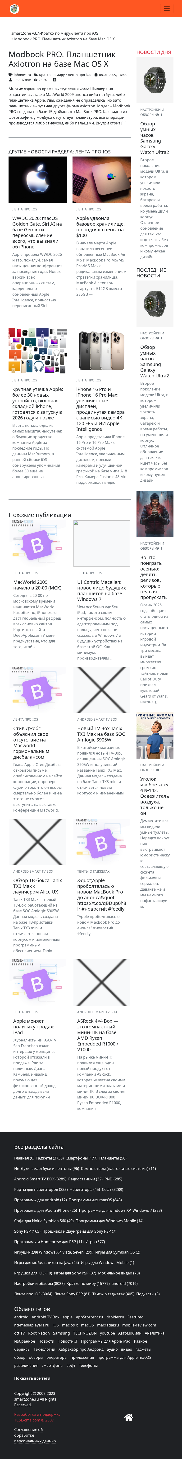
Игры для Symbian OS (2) (117, 1252)
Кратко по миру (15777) (88, 1283)
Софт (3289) (112, 1189)
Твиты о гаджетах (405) (113, 1294)
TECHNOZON (85, 1333)
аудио (112, 1349)
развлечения (26, 1365)
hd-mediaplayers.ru (31, 1325)
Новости (46, 1341)
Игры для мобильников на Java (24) (46, 1262)
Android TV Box (45, 1317)
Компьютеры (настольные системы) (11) (118, 1168)
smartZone (22, 79)
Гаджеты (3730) (50, 1158)
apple (68, 1317)
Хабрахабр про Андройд (81, 1349)
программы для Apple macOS (124, 1357)
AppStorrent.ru (89, 1317)
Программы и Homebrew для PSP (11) (49, 1241)
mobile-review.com (139, 1325)
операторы (56, 1357)
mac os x (70, 1325)
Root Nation (39, 1333)
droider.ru (115, 1317)
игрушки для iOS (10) (33, 1273)
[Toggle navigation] (166, 8)
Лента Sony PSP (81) (72, 1294)
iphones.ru (22, 74)
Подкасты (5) (148, 1294)
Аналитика (154, 1333)
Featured (135, 1317)
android (21, 1317)
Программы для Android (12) (40, 1199)
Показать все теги (32, 1378)
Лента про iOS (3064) (33, 1294)
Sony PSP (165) (27, 1231)
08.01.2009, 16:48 (113, 74)
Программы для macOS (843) (95, 1199)
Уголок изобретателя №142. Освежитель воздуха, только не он (155, 796)
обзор (20, 1357)
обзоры (36, 1357)
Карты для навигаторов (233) (41, 1189)
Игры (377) (95, 1241)
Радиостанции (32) (85, 1179)
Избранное (24, 1341)
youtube (107, 1333)
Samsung (61, 1333)
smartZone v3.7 (25, 33)
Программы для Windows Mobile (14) (110, 1220)
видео (126, 1349)
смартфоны (52, 1365)
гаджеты (143, 1349)
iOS (56, 1325)
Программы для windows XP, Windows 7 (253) (120, 1210)
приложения (82, 1357)
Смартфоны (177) (81, 1158)
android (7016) (125, 1283)
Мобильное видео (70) (119, 1273)
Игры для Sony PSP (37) (75, 1273)
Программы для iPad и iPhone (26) (45, 1210)
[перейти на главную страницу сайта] (128, 1417)
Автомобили (129, 1333)
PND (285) (113, 1179)
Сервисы (22, 1349)
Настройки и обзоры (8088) (39, 1283)
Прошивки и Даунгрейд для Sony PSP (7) (79, 1231)
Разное (140, 1341)
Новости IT (68, 1341)
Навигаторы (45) (85, 1189)
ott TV (19, 1333)
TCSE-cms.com (27, 1420)
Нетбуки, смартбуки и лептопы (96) (46, 1168)
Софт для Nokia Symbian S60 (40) (44, 1220)
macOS (87, 1325)
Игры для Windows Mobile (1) (107, 1262)
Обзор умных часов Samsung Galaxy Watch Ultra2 (154, 137)
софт (71, 1365)
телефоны (88, 1365)
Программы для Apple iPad (106, 1341)
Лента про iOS (85, 33)
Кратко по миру (55, 33)
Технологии (44, 1349)
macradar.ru (108, 1325)
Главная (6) (24, 1158)
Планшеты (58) (113, 1158)
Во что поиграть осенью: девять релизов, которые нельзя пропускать (153, 577)
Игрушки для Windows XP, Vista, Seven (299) (53, 1252)
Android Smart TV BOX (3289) (40, 1179)
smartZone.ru (26, 1399)
